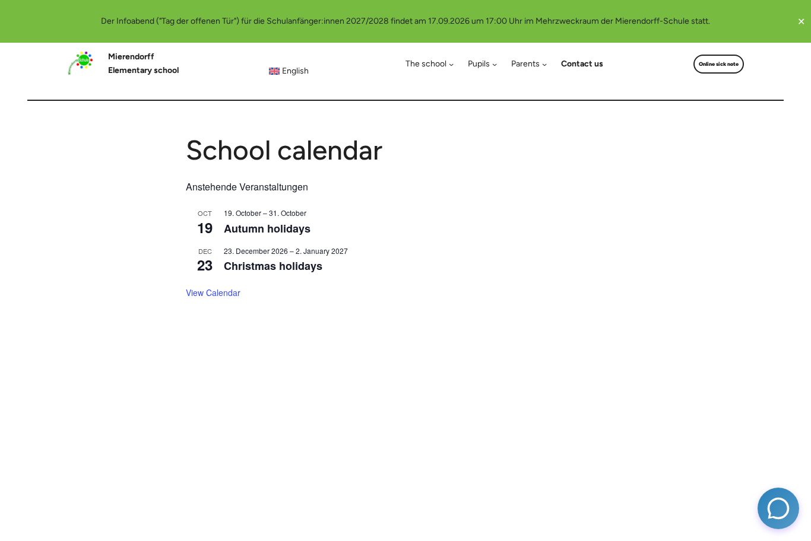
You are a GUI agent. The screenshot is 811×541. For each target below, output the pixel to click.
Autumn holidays (267, 228)
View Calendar (213, 292)
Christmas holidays (273, 265)
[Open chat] (778, 508)
